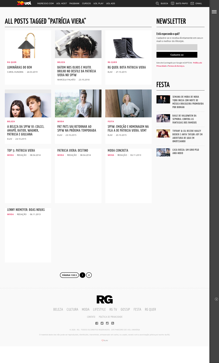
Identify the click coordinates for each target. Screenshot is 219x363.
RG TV (113, 309)
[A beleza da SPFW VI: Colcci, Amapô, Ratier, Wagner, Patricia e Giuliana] (28, 116)
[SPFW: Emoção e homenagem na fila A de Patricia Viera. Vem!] (128, 116)
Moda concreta (118, 150)
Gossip (125, 309)
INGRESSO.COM (45, 3)
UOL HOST (61, 3)
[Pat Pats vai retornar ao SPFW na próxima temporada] (78, 116)
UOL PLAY (98, 3)
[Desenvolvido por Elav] (105, 341)
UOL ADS (110, 3)
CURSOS (86, 3)
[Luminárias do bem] (28, 57)
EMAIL (199, 3)
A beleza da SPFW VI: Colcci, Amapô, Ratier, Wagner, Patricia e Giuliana (25, 130)
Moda (85, 309)
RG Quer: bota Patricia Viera (127, 67)
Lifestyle (99, 309)
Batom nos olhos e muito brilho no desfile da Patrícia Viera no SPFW (76, 71)
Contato (91, 317)
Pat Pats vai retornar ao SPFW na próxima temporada (76, 128)
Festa (137, 309)
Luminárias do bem (19, 67)
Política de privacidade (110, 317)
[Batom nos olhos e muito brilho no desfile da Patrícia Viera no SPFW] (78, 57)
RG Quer (150, 309)
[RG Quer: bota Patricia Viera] (128, 57)
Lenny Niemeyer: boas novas (26, 210)
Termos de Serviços (176, 66)
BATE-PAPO (182, 3)
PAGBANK (74, 3)
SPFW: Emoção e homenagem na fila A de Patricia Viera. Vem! (128, 128)
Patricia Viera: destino (72, 150)
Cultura (72, 309)
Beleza (58, 309)
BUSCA (164, 3)
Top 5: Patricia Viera (21, 150)
